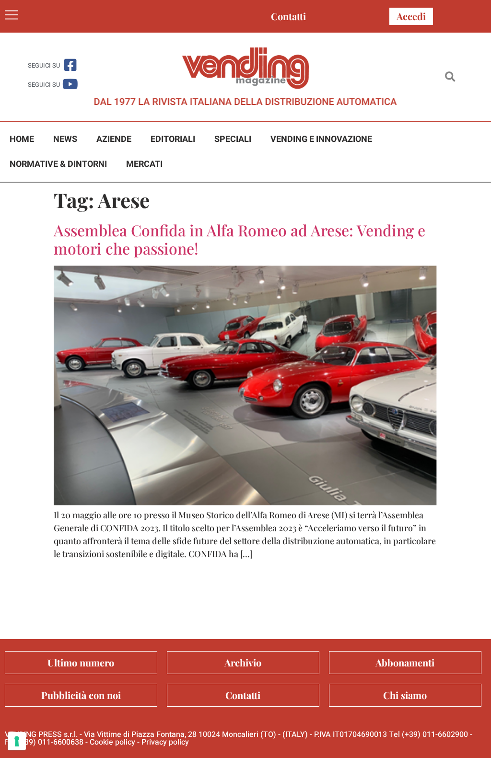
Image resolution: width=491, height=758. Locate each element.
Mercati (144, 164)
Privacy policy (165, 742)
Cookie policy (112, 742)
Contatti (288, 16)
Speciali (232, 139)
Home (22, 139)
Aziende (113, 139)
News (65, 139)
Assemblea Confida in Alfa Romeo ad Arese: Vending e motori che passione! (239, 239)
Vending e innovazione (321, 139)
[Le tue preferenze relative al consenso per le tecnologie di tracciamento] (17, 741)
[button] (450, 77)
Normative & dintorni (58, 164)
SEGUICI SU (44, 65)
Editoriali (173, 139)
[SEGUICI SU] (70, 65)
